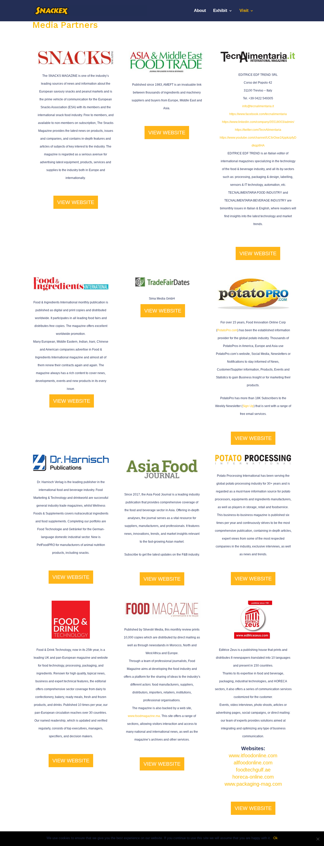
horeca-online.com (253, 777)
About (200, 11)
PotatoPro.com (227, 330)
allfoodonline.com (253, 762)
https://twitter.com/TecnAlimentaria (258, 130)
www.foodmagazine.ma (144, 716)
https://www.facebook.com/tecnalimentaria (258, 114)
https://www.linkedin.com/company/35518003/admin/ (258, 122)
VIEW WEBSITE (75, 202)
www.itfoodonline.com (253, 755)
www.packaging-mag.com (253, 784)
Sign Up (248, 406)
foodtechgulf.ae (253, 770)
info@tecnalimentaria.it (258, 106)
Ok (275, 838)
